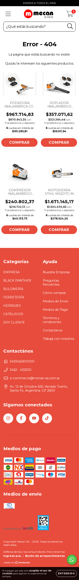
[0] (70, 15)
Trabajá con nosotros (58, 339)
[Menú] (8, 13)
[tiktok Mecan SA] (47, 418)
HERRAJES (12, 306)
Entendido (66, 573)
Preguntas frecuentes (51, 282)
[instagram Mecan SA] (8, 418)
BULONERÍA (13, 289)
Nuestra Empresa (56, 272)
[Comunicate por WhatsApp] (72, 560)
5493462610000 (22, 361)
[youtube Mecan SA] (34, 418)
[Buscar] (70, 26)
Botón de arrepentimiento (45, 556)
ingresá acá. (12, 556)
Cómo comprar (54, 293)
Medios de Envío (55, 301)
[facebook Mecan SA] (21, 418)
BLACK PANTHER (17, 281)
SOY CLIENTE (14, 322)
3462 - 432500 (20, 370)
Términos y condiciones (52, 320)
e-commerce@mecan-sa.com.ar (35, 378)
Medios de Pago (55, 310)
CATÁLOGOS (13, 314)
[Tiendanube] (17, 563)
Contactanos (52, 330)
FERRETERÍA (13, 297)
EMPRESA (11, 272)
